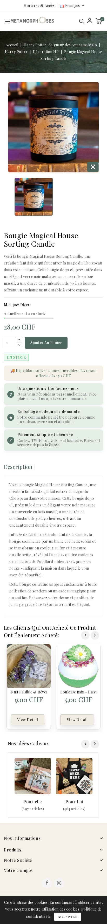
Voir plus (33, 808)
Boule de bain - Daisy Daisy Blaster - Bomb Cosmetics (78, 692)
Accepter (67, 916)
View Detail (27, 719)
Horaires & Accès (39, 5)
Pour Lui (74, 801)
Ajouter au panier (46, 342)
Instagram (60, 883)
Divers (25, 304)
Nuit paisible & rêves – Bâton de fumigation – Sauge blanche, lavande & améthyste (29, 692)
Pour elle (32, 801)
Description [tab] (18, 466)
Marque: (11, 304)
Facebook (47, 883)
